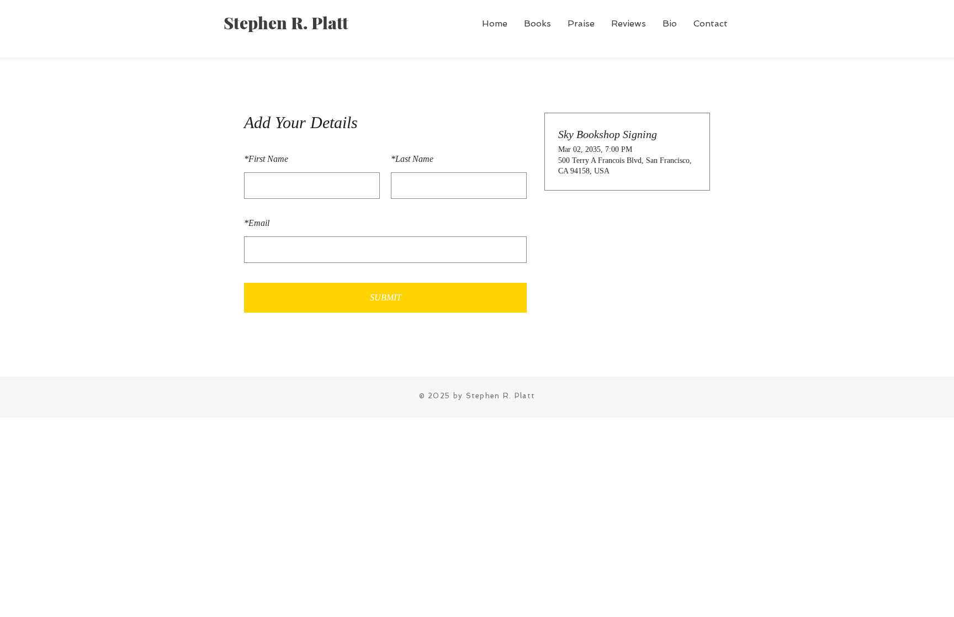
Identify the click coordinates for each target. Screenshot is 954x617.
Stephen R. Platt (286, 23)
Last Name (412, 159)
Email (256, 223)
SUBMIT (385, 297)
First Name (266, 159)
